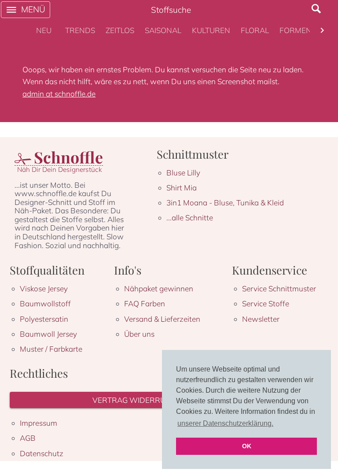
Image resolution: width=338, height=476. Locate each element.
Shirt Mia (181, 187)
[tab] (44, 30)
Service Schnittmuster (279, 288)
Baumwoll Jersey (48, 333)
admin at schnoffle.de (59, 93)
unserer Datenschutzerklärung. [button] (225, 423)
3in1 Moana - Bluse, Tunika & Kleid (225, 202)
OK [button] (246, 446)
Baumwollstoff (45, 303)
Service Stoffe (265, 303)
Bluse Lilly (183, 172)
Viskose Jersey (44, 288)
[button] (137, 400)
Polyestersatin (44, 319)
